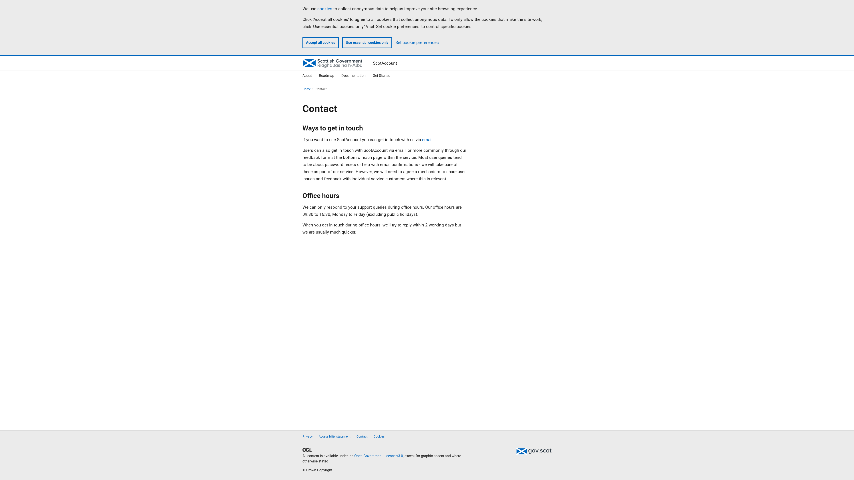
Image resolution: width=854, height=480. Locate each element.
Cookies (379, 436)
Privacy (307, 436)
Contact (362, 436)
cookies (324, 8)
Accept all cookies (320, 42)
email (427, 139)
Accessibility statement (334, 436)
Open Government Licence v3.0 (378, 456)
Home (306, 89)
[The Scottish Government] (534, 451)
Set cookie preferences (417, 42)
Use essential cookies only (367, 42)
